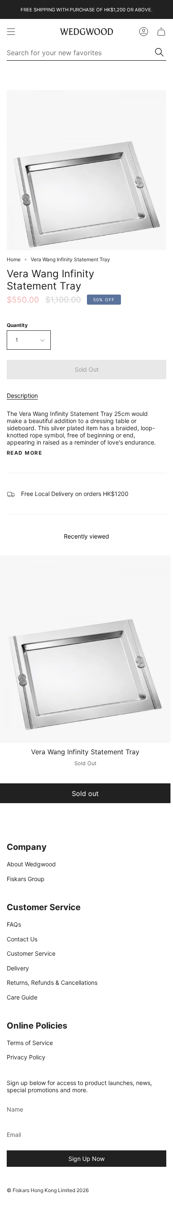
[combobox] (81, 52)
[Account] (144, 31)
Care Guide (22, 997)
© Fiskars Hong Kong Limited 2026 (48, 1190)
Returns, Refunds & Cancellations (52, 982)
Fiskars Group (26, 878)
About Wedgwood (31, 864)
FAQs (14, 924)
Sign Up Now (86, 1158)
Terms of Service (30, 1042)
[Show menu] (11, 31)
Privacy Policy (26, 1057)
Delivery (18, 968)
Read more (24, 453)
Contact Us (22, 939)
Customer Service (31, 953)
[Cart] (161, 31)
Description (22, 395)
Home (14, 259)
